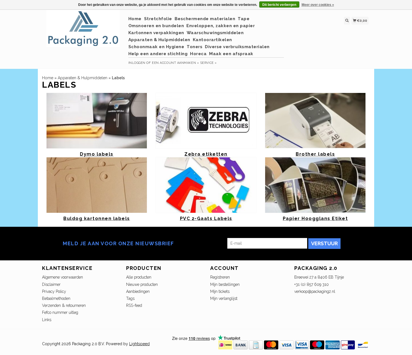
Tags (130, 298)
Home (135, 18)
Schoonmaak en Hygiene (156, 46)
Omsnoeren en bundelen (156, 25)
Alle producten (138, 277)
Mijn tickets (220, 291)
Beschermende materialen (205, 18)
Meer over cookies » (318, 5)
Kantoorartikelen (212, 39)
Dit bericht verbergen (279, 5)
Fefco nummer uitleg (60, 312)
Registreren (220, 277)
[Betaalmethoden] (225, 344)
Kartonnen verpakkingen (156, 32)
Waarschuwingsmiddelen (215, 32)
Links (46, 319)
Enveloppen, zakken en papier (220, 25)
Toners (194, 46)
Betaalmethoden (56, 298)
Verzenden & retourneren (64, 305)
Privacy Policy (54, 291)
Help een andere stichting (158, 53)
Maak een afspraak (231, 53)
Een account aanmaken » (175, 63)
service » (208, 63)
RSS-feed (134, 305)
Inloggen (136, 63)
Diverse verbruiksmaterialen (237, 46)
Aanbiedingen (138, 291)
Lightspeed (139, 344)
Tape (243, 18)
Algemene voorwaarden (62, 277)
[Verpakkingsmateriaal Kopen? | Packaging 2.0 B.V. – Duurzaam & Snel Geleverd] (83, 31)
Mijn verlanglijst (223, 298)
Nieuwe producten (142, 284)
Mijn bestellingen (225, 284)
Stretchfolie (158, 18)
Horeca (198, 53)
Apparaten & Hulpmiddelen (159, 39)
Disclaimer (51, 284)
